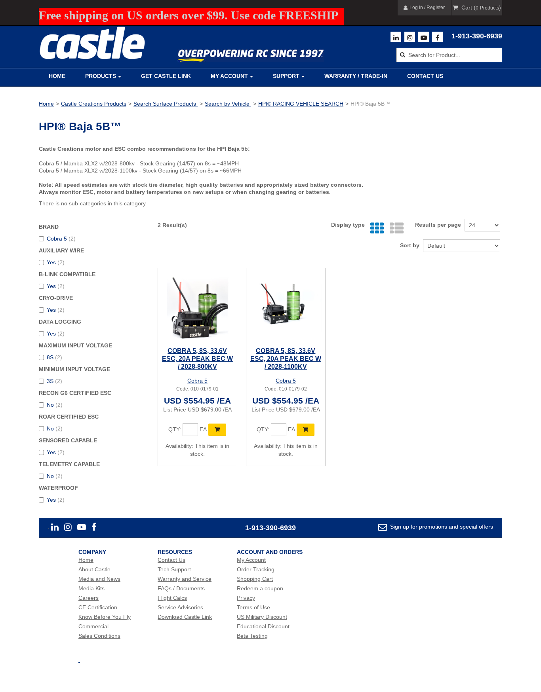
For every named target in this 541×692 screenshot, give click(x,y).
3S (54, 381)
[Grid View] (375, 228)
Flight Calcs (172, 598)
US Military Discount (262, 617)
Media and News (99, 579)
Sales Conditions (99, 636)
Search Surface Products (165, 103)
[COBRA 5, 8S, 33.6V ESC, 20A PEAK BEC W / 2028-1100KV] (286, 307)
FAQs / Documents (181, 588)
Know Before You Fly (104, 617)
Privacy (246, 598)
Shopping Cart (255, 579)
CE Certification (97, 607)
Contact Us (425, 76)
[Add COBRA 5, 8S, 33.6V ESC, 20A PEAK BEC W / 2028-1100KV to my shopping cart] (305, 429)
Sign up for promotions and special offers (441, 526)
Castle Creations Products (93, 103)
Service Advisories (180, 607)
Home (57, 76)
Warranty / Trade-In (355, 76)
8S (54, 357)
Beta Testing (252, 636)
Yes (56, 262)
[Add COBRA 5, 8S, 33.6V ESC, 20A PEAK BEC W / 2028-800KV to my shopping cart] (217, 429)
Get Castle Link (166, 76)
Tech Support (174, 569)
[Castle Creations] (92, 43)
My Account (229, 76)
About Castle (94, 569)
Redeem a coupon (260, 588)
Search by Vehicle (228, 103)
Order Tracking (255, 569)
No (55, 405)
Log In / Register (427, 7)
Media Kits (91, 588)
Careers (88, 598)
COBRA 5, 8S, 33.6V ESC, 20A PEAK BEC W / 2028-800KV (197, 358)
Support (286, 76)
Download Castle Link (185, 617)
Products (100, 76)
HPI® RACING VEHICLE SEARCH (300, 103)
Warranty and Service (184, 579)
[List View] (395, 228)
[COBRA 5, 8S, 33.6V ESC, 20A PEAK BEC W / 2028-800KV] (197, 307)
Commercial (93, 626)
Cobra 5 (61, 238)
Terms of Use (253, 607)
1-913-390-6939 (476, 36)
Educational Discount (263, 626)
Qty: (174, 429)
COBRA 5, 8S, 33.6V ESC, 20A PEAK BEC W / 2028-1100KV (285, 358)
